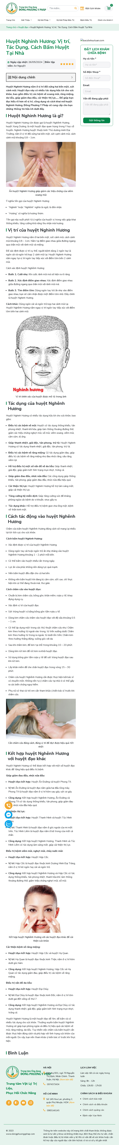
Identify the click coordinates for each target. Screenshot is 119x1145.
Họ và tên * (89, 58)
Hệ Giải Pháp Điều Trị (65, 20)
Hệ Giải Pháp (43, 20)
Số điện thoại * (91, 72)
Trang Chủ (10, 20)
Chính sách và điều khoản (95, 1104)
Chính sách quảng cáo (93, 1110)
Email (86, 85)
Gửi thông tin (96, 120)
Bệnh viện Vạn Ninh (92, 1115)
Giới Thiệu (25, 20)
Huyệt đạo (23, 27)
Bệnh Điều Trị (86, 20)
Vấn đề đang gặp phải (95, 98)
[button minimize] (72, 77)
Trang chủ (11, 27)
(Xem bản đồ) (66, 1079)
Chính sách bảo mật (92, 1098)
